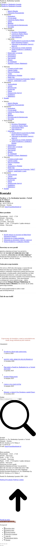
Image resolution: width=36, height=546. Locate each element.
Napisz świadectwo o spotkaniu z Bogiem (16, 241)
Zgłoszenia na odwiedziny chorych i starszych (18, 240)
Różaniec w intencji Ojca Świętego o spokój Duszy (19, 392)
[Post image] (6, 350)
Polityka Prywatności (6, 480)
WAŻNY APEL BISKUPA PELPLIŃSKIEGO (18, 359)
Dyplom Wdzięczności (11, 376)
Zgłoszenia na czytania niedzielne (14, 238)
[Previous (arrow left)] (1, 545)
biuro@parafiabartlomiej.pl (13, 207)
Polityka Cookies (18, 480)
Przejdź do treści (5, 520)
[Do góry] (18, 518)
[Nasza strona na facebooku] (1, 450)
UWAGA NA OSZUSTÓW (12, 384)
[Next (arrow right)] (2, 545)
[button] (8, 521)
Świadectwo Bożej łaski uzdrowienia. (15, 351)
